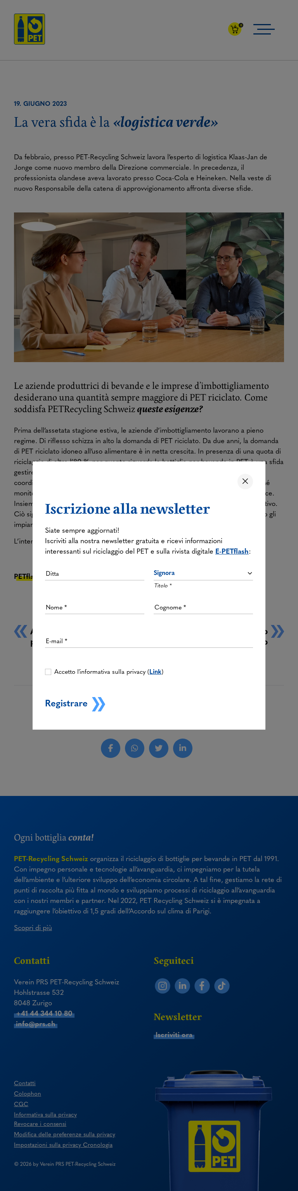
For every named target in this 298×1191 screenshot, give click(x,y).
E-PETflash (232, 551)
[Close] (245, 481)
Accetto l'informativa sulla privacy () (108, 671)
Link (155, 671)
